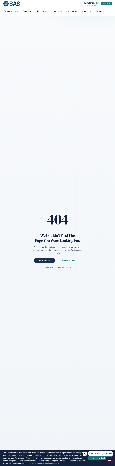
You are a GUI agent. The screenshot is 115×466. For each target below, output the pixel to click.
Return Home (44, 260)
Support (86, 11)
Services (27, 11)
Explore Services (69, 260)
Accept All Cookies (100, 458)
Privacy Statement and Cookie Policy (44, 463)
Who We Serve (10, 11)
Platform (41, 11)
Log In (108, 3)
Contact (99, 11)
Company (71, 11)
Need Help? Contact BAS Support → (59, 268)
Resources (56, 11)
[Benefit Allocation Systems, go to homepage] (12, 3)
